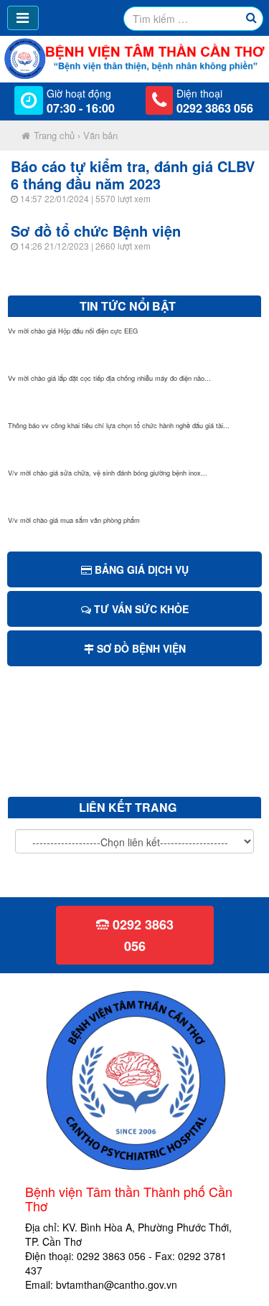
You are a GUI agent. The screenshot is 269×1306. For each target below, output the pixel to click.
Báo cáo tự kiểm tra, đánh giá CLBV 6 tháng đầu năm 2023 (133, 175)
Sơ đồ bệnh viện (140, 648)
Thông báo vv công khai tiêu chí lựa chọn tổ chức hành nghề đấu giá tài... (119, 425)
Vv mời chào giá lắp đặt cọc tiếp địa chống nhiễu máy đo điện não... (109, 378)
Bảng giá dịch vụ (140, 569)
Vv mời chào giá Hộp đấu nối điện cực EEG (73, 331)
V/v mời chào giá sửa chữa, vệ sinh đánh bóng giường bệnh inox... (107, 473)
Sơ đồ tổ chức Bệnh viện (96, 230)
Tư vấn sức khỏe (140, 609)
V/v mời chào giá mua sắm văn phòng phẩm (74, 520)
